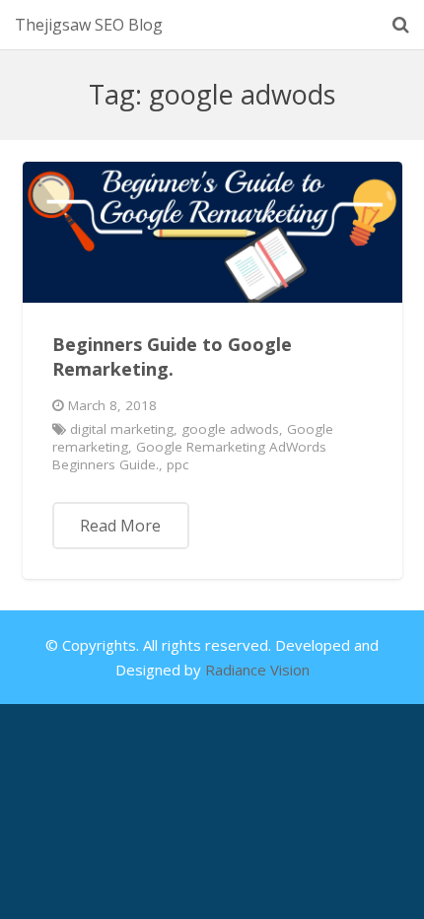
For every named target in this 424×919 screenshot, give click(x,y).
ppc (177, 464)
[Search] (401, 24)
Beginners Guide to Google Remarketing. (172, 356)
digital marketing (122, 429)
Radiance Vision (257, 669)
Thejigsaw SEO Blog (89, 24)
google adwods (230, 429)
